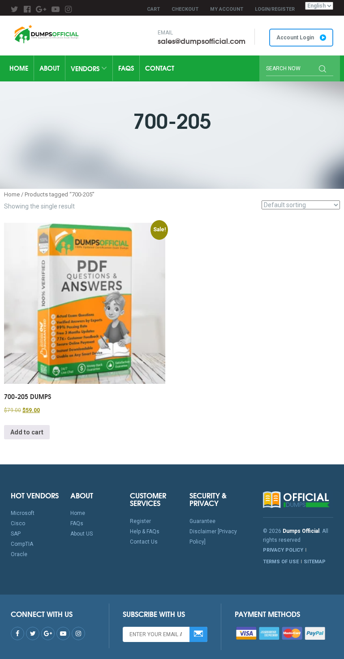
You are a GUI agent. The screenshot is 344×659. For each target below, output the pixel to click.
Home (18, 68)
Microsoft (22, 513)
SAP (16, 534)
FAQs (126, 68)
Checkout (185, 9)
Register (140, 521)
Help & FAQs (144, 531)
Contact (159, 68)
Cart (153, 9)
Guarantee (202, 521)
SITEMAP (315, 562)
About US (81, 534)
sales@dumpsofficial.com (201, 40)
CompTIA (22, 544)
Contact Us (144, 542)
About (49, 68)
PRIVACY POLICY (283, 550)
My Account (226, 9)
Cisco (18, 523)
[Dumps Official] (46, 34)
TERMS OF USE (281, 562)
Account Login (295, 37)
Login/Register (275, 9)
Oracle (19, 554)
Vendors (86, 68)
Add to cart (26, 432)
